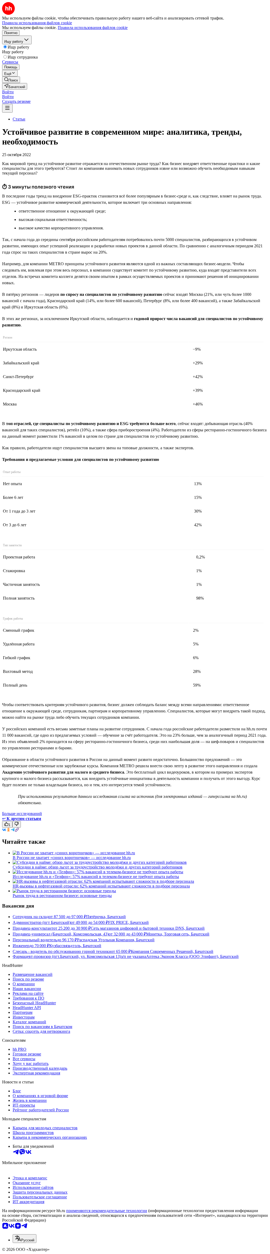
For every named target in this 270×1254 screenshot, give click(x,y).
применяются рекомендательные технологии (106, 1210)
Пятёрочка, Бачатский (106, 916)
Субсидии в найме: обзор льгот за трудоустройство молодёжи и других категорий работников (97, 867)
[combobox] (24, 1238)
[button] (8, 92)
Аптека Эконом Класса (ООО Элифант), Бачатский (192, 956)
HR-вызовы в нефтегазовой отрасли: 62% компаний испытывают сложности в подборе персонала (101, 886)
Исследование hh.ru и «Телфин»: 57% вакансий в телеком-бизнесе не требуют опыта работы (96, 876)
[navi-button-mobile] (7, 108)
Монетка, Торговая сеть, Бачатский (177, 934)
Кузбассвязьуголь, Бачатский (75, 945)
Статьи (19, 119)
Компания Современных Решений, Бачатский (172, 951)
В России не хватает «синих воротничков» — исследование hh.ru (72, 857)
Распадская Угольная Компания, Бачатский (116, 940)
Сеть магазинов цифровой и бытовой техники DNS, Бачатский (148, 928)
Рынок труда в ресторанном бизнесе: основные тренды (62, 895)
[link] (11, 79)
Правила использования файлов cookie (93, 27)
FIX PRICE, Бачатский (128, 922)
